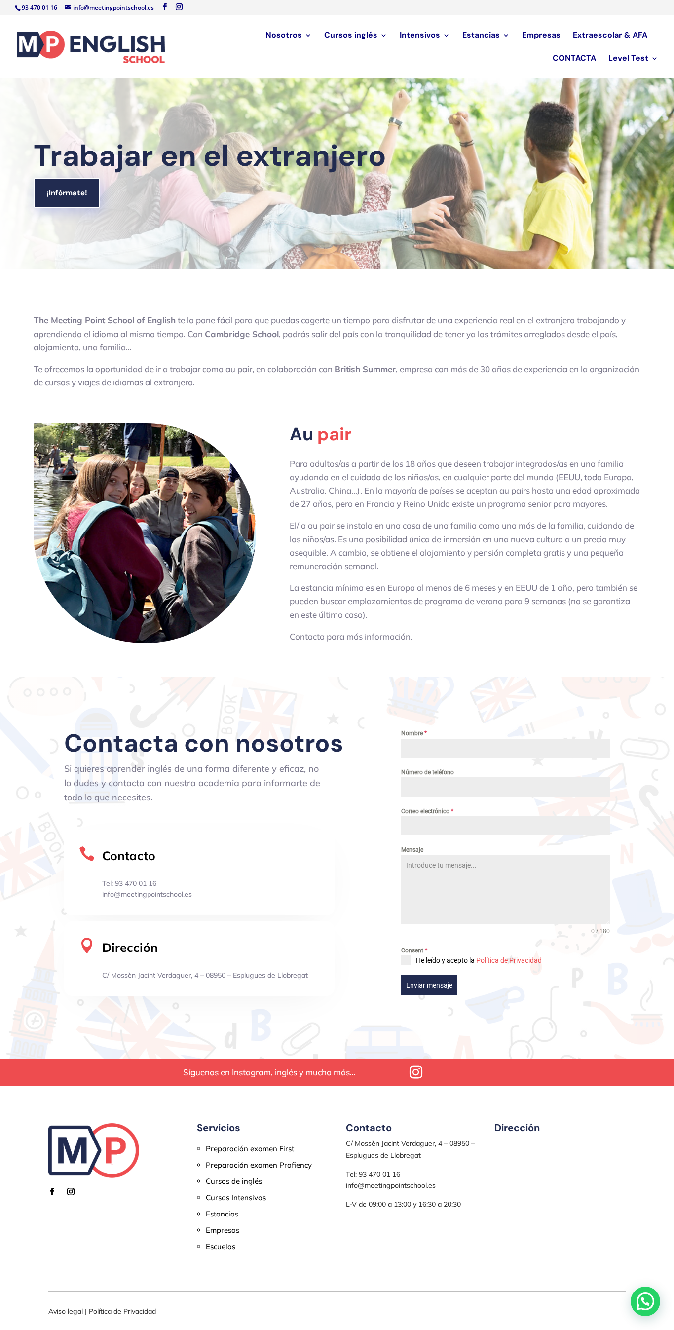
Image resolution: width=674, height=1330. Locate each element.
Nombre (414, 733)
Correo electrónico (427, 811)
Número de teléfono (427, 772)
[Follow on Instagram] (70, 1191)
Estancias (481, 36)
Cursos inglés (350, 36)
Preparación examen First (250, 1148)
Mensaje (412, 849)
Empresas (541, 36)
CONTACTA (574, 59)
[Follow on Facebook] (51, 1191)
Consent (414, 950)
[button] (645, 1301)
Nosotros (283, 36)
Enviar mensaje (429, 985)
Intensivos (420, 36)
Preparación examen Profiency (259, 1165)
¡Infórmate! (66, 193)
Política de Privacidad (509, 960)
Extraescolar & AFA (610, 36)
